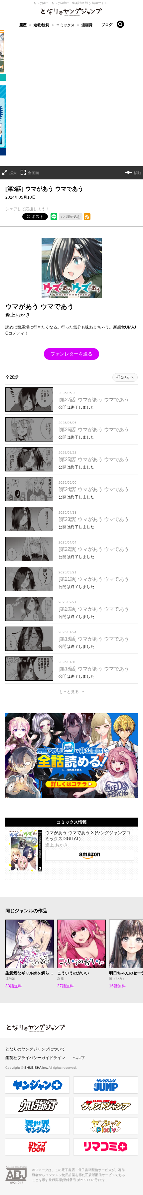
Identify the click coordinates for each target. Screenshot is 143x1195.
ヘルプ (79, 1057)
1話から (127, 377)
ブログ (106, 25)
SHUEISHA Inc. (36, 1067)
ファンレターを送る (71, 353)
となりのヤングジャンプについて (35, 1049)
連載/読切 (41, 25)
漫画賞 (86, 25)
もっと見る (69, 691)
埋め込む (73, 217)
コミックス (65, 25)
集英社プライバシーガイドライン (35, 1057)
